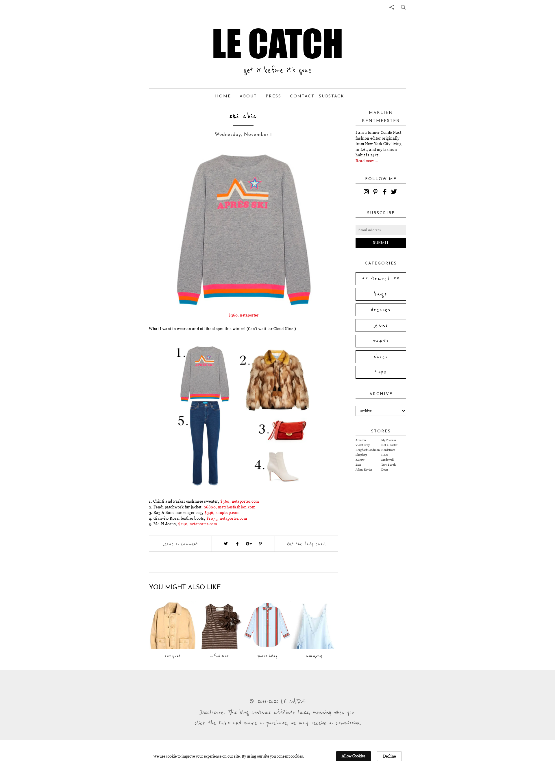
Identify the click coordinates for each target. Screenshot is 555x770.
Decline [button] (389, 756)
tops (381, 372)
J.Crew (360, 460)
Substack (331, 96)
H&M (384, 455)
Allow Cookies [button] (353, 756)
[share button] (403, 7)
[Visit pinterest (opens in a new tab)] (260, 543)
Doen (384, 469)
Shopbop (361, 455)
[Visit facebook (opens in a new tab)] (237, 543)
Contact (302, 96)
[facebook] (385, 192)
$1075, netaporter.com (226, 518)
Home (223, 96)
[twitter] (395, 192)
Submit (381, 243)
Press (273, 96)
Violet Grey (363, 445)
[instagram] (367, 192)
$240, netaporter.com (197, 523)
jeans (380, 325)
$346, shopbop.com (222, 512)
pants (381, 341)
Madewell (387, 460)
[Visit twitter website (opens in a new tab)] (225, 543)
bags (381, 294)
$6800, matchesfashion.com (230, 507)
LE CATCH (277, 43)
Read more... (367, 160)
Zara (358, 465)
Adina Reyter (364, 469)
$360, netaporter (243, 315)
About (248, 96)
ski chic (243, 116)
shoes (381, 356)
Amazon (361, 440)
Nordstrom (388, 450)
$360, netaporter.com (239, 501)
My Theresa (388, 440)
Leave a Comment (180, 544)
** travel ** (381, 278)
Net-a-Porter (389, 445)
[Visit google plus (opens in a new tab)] (249, 543)
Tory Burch (388, 465)
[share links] (392, 7)
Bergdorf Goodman (368, 450)
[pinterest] (376, 192)
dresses (381, 309)
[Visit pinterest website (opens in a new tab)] (162, 162)
